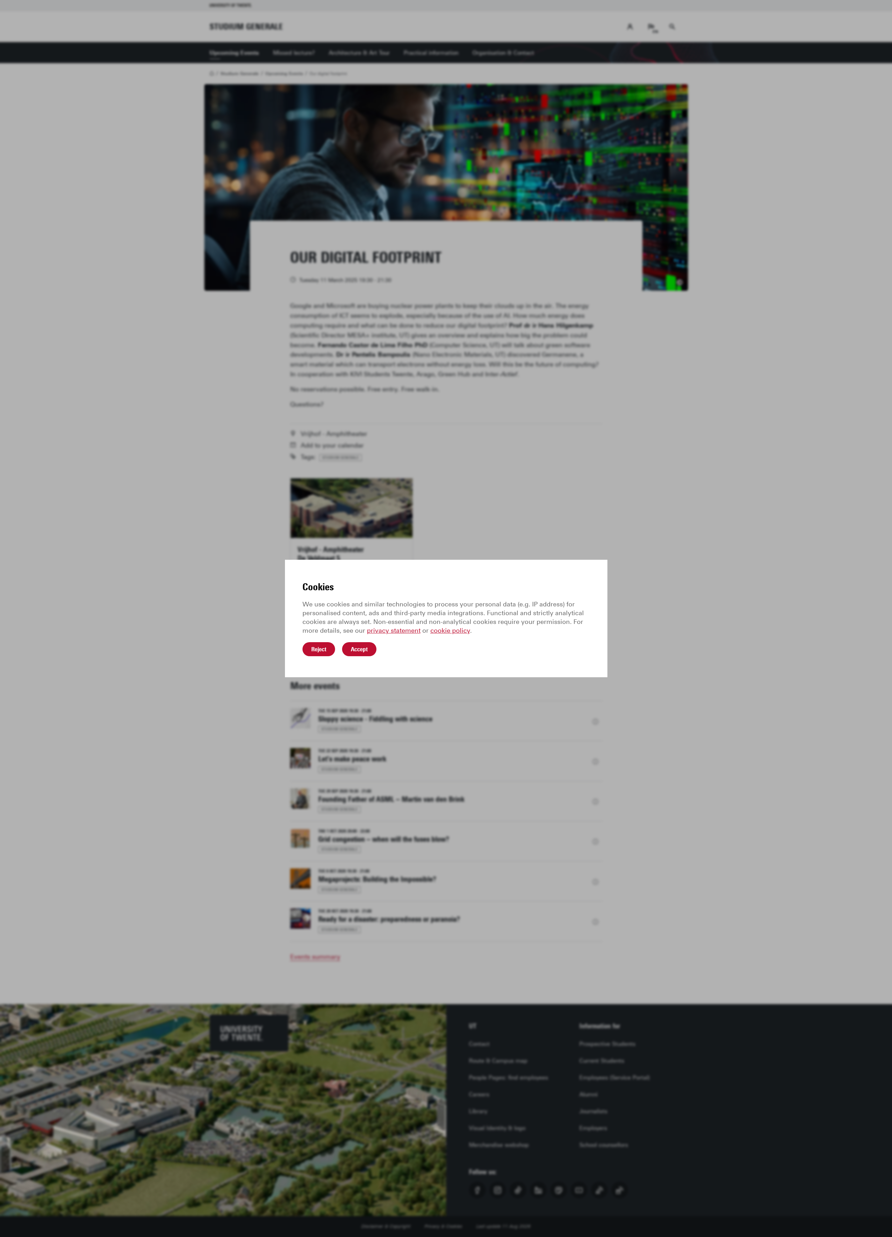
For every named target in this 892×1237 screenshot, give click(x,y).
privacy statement (394, 630)
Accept (359, 649)
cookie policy (450, 630)
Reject (318, 649)
